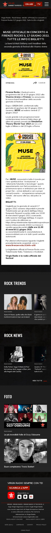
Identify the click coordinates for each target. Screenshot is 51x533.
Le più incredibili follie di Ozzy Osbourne (22, 434)
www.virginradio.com (30, 517)
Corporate (20, 524)
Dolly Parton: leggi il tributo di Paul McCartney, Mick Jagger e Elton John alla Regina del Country (17, 369)
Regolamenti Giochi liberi (35, 519)
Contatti (30, 524)
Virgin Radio (6, 18)
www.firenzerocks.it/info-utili (20, 245)
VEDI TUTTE (37, 381)
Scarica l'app (18, 487)
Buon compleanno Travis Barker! (19, 466)
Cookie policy (25, 530)
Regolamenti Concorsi (14, 519)
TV (39, 4)
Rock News (16, 18)
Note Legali (9, 524)
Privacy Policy (41, 524)
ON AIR (29, 4)
